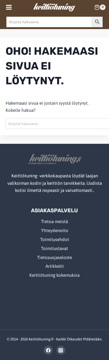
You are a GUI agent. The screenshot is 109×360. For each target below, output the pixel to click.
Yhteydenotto (54, 230)
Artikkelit (55, 266)
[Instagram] (60, 350)
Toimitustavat (54, 248)
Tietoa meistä (54, 221)
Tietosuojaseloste (54, 257)
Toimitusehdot (54, 239)
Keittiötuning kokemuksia (54, 275)
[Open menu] (9, 7)
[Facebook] (48, 350)
